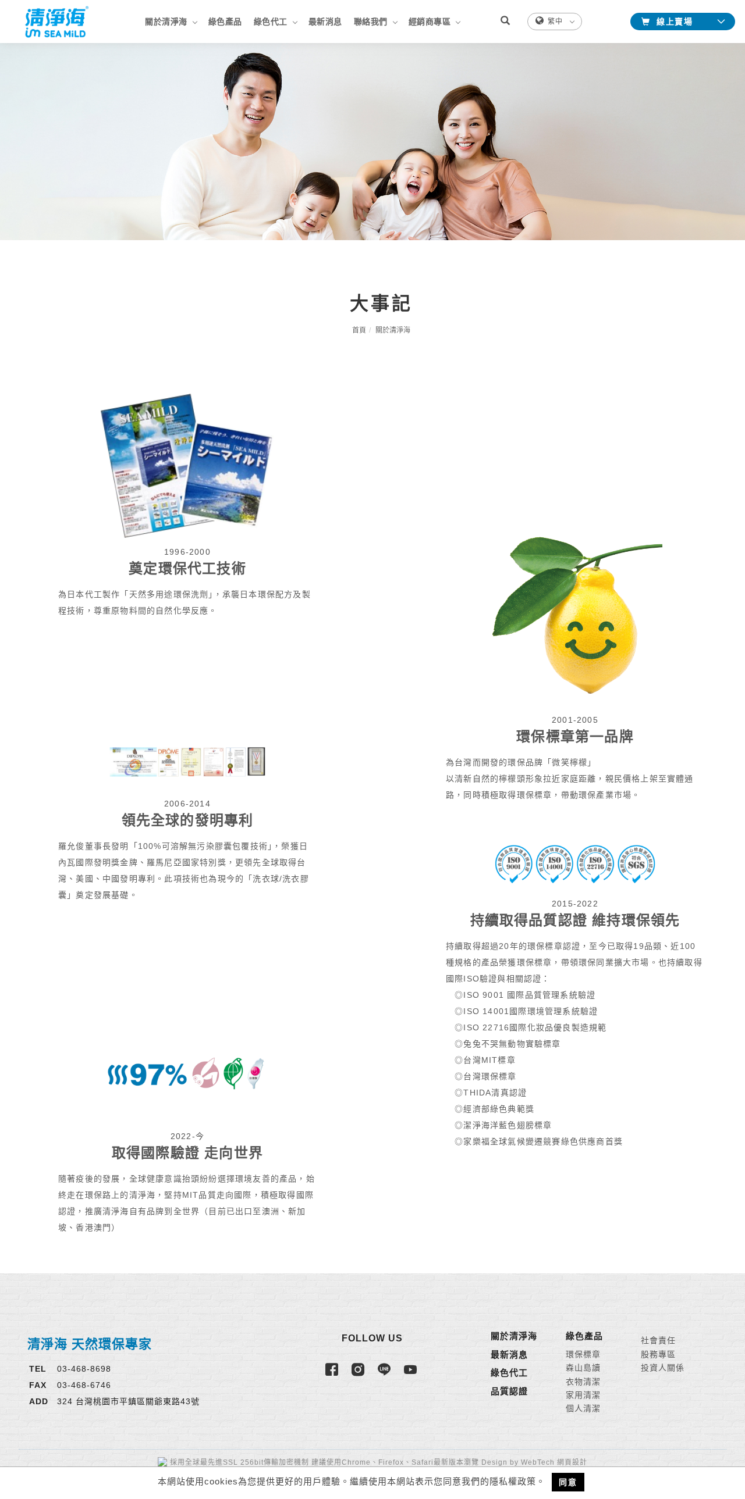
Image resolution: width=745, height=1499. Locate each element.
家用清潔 (583, 1395)
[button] (511, 21)
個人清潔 (583, 1408)
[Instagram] (359, 1374)
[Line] (385, 1374)
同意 (568, 1482)
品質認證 (509, 1391)
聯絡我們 (371, 21)
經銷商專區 (430, 21)
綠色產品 (225, 21)
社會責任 (658, 1340)
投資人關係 (662, 1367)
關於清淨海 (166, 21)
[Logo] (55, 21)
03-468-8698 (84, 1368)
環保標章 (583, 1354)
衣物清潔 (583, 1381)
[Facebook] (333, 1374)
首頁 (359, 330)
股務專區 (658, 1354)
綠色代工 (271, 21)
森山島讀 (583, 1367)
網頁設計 (572, 1462)
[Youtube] (412, 1374)
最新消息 (325, 21)
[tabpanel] (372, 141)
